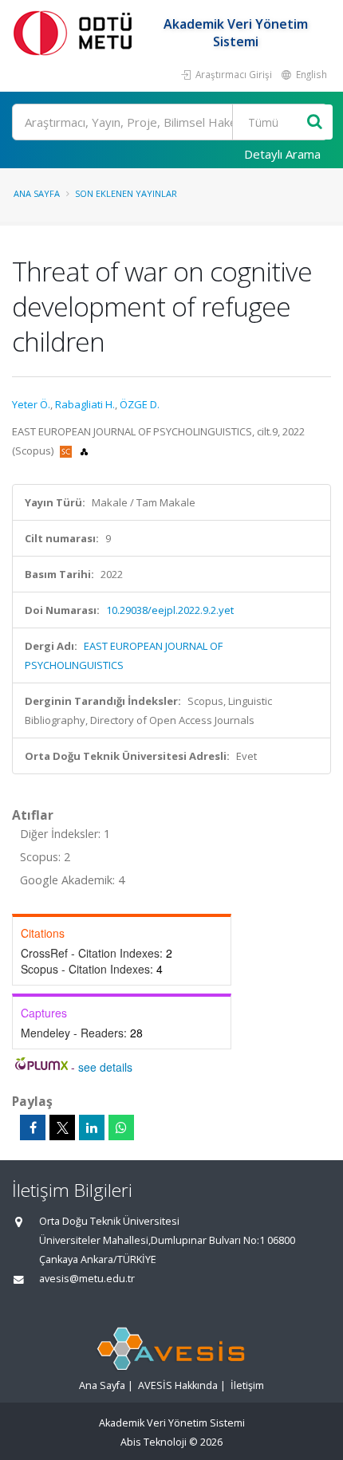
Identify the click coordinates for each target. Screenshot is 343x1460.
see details (105, 1067)
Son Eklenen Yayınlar (126, 193)
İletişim (247, 1385)
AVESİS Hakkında (178, 1385)
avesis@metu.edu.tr (87, 1278)
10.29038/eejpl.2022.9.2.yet (170, 610)
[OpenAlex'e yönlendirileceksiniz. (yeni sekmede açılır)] (84, 450)
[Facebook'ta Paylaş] (32, 1127)
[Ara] (315, 122)
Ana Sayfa (37, 193)
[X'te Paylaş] (62, 1127)
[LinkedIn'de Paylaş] (91, 1127)
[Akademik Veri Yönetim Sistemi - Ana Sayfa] (76, 32)
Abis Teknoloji (153, 1442)
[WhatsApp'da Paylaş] (121, 1127)
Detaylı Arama (282, 154)
